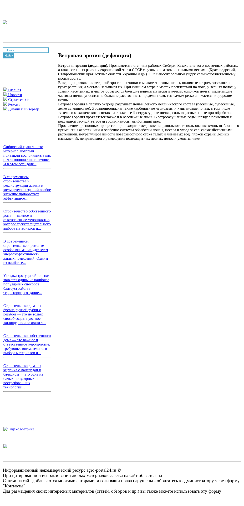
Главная (14, 90)
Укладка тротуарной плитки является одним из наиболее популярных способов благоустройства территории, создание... (26, 284)
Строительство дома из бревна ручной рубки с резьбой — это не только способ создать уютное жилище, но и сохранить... (24, 314)
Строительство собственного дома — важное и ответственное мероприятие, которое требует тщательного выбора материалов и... (27, 219)
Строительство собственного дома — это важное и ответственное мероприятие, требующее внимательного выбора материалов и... (27, 344)
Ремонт (13, 104)
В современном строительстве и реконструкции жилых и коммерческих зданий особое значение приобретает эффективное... (27, 187)
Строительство (19, 100)
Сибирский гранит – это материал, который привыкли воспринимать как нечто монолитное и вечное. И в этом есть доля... (27, 155)
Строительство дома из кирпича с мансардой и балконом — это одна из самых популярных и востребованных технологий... (23, 376)
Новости (14, 95)
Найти (9, 55)
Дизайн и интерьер (23, 109)
